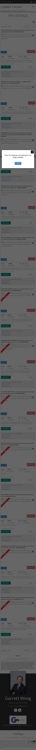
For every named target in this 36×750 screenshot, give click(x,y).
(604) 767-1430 (5, 74)
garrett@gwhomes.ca (6, 76)
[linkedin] (20, 710)
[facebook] (16, 710)
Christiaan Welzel (13, 737)
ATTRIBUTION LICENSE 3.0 (27, 737)
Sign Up (9, 2)
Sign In (3, 2)
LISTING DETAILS (6, 67)
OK (18, 163)
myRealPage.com (18, 734)
